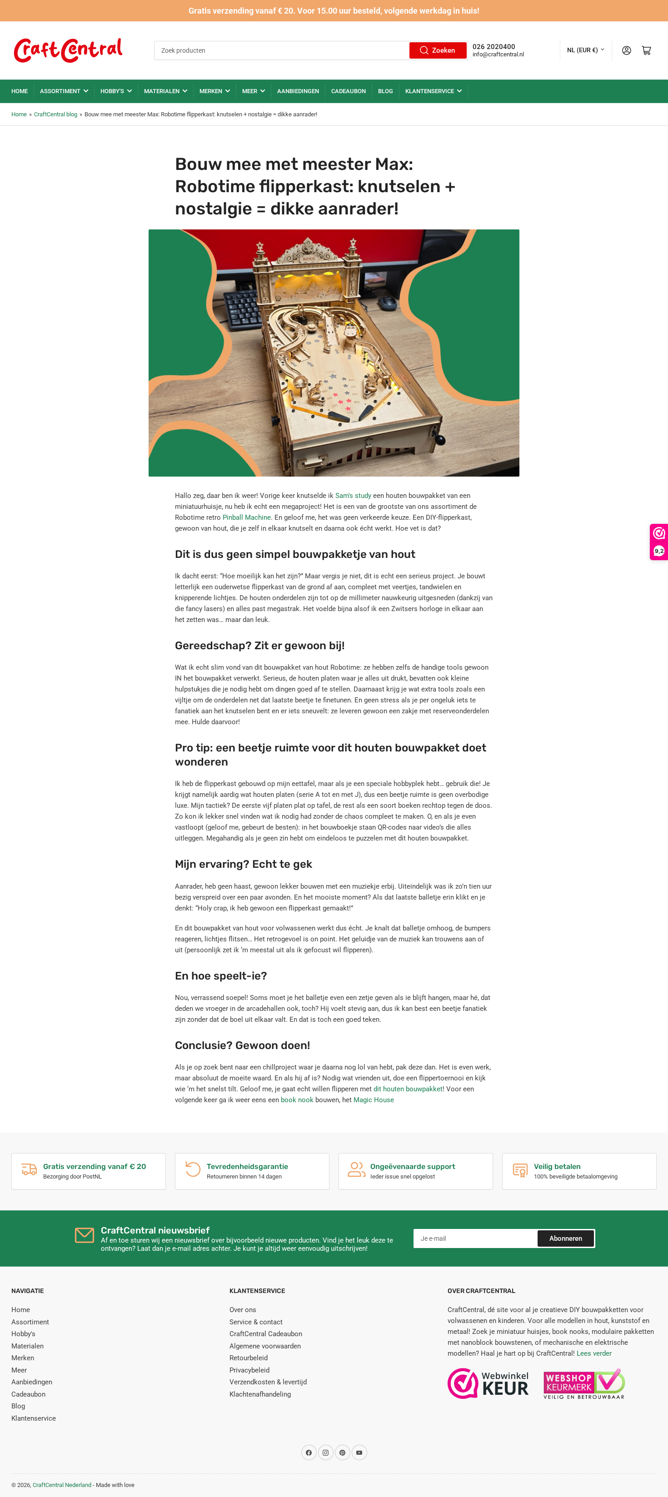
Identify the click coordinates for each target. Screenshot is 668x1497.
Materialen (161, 91)
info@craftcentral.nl (498, 54)
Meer (249, 91)
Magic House (374, 1100)
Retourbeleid (248, 1358)
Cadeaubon (348, 91)
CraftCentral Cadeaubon (265, 1334)
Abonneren (565, 1238)
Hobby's (112, 91)
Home (19, 91)
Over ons (242, 1310)
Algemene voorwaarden (265, 1346)
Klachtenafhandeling (260, 1394)
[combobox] (311, 50)
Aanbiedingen (298, 91)
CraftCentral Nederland (62, 1485)
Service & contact (256, 1322)
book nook (297, 1100)
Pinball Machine (247, 517)
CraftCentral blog (55, 114)
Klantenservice (429, 91)
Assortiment (60, 91)
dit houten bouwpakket (408, 1089)
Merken (210, 91)
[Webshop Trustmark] (488, 1388)
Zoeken (443, 50)
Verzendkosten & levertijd (268, 1382)
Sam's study (353, 496)
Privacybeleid (249, 1370)
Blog (385, 91)
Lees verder (594, 1353)
